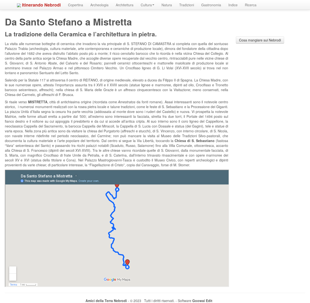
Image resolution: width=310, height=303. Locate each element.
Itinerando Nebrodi (41, 5)
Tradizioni (186, 4)
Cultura (146, 4)
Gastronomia (211, 4)
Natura (167, 4)
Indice (233, 4)
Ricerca (250, 4)
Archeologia (99, 4)
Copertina (75, 4)
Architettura (124, 4)
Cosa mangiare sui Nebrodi (260, 40)
